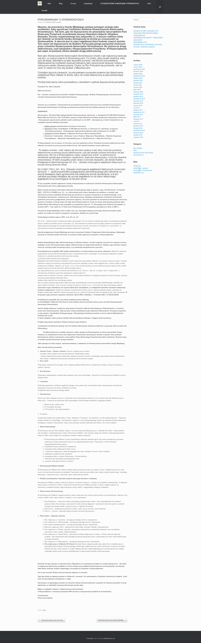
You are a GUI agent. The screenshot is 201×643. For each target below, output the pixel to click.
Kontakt (44, 10)
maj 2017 (136, 121)
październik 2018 (139, 98)
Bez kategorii (137, 148)
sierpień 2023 (137, 74)
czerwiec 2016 (138, 137)
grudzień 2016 (138, 126)
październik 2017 (139, 112)
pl (85, 126)
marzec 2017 (137, 123)
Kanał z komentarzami (142, 170)
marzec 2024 (137, 67)
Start (49, 3)
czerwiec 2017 (138, 119)
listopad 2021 (137, 83)
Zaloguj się (137, 166)
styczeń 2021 (137, 87)
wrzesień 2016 (138, 132)
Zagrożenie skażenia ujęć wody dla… (51, 620)
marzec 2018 (137, 105)
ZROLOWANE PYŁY (140, 42)
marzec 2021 (137, 85)
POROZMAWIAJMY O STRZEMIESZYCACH (61, 19)
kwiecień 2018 (138, 103)
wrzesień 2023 (138, 71)
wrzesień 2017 (138, 114)
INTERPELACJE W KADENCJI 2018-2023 (147, 44)
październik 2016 (139, 130)
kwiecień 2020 (138, 92)
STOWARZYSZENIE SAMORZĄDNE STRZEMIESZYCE (119, 3)
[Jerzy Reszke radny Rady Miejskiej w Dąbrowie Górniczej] (40, 3)
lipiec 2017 (137, 117)
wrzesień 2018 (138, 101)
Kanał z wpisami (140, 168)
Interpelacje (88, 3)
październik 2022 (139, 76)
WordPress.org (138, 172)
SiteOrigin (90, 638)
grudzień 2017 (138, 110)
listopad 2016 (137, 128)
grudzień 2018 (138, 96)
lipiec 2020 (137, 89)
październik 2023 (139, 69)
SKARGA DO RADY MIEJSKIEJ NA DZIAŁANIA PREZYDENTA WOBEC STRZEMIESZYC (145, 33)
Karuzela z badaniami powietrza (144, 47)
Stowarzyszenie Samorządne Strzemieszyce (143, 153)
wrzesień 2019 (138, 94)
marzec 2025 (137, 64)
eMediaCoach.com (109, 638)
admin (59, 22)
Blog (60, 3)
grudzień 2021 (138, 80)
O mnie (73, 3)
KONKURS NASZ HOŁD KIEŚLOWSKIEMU (112, 620)
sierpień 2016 (137, 135)
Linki (149, 3)
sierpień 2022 (137, 78)
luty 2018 (136, 107)
